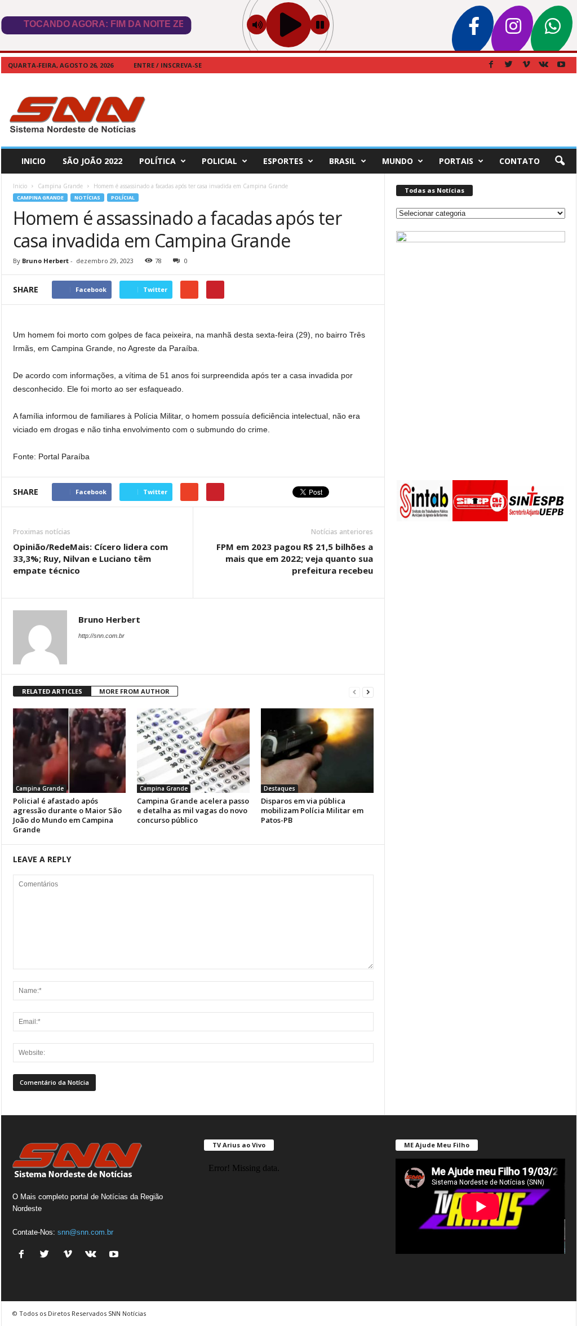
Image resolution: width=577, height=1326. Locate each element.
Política (157, 161)
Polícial (123, 197)
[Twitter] (509, 65)
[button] (559, 161)
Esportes (283, 161)
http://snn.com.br (101, 635)
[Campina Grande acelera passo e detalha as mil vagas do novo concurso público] (193, 750)
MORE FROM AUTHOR (134, 691)
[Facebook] (491, 65)
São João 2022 (92, 161)
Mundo (397, 161)
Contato (519, 161)
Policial (219, 161)
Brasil (342, 161)
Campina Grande (40, 197)
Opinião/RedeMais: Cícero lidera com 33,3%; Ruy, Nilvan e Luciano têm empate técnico (90, 558)
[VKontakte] (544, 65)
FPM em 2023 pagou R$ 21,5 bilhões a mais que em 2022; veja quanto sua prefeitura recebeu (294, 558)
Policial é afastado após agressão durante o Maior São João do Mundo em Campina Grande (67, 815)
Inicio (33, 161)
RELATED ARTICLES (52, 691)
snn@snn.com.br (85, 1232)
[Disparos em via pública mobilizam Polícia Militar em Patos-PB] (317, 750)
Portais (456, 161)
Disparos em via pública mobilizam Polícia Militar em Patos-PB (312, 810)
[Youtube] (561, 65)
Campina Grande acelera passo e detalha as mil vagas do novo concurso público (193, 810)
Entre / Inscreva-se (168, 65)
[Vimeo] (526, 65)
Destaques (279, 788)
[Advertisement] (371, 110)
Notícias (87, 197)
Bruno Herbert (45, 260)
